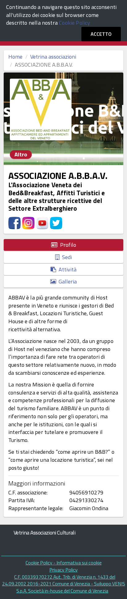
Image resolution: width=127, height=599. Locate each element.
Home (15, 56)
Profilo (67, 245)
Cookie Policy (74, 23)
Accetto (101, 34)
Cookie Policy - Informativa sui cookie (64, 562)
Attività (66, 269)
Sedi (65, 257)
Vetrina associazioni (53, 56)
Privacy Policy (63, 569)
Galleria (66, 281)
